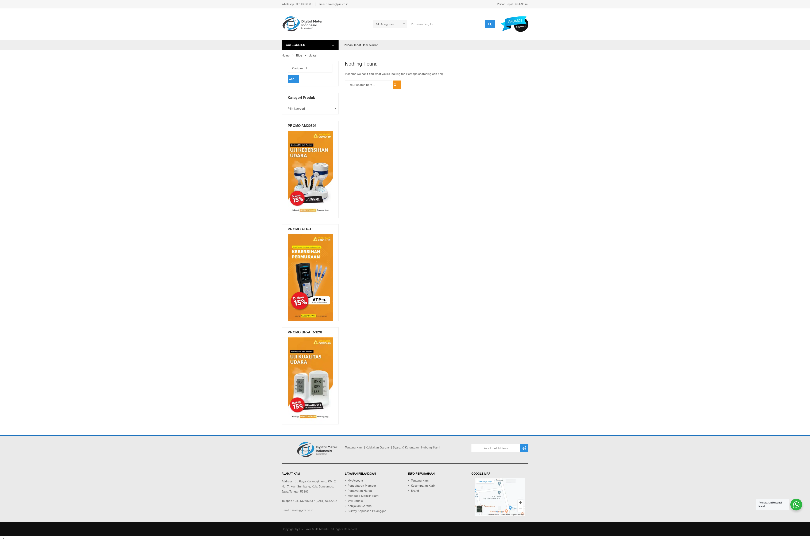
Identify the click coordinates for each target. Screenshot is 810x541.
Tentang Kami (354, 447)
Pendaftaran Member (362, 485)
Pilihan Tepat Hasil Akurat (512, 4)
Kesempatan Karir (423, 485)
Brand (415, 490)
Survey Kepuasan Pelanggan (367, 511)
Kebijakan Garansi (378, 447)
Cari (291, 79)
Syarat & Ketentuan (406, 447)
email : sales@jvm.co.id (333, 4)
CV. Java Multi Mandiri (314, 529)
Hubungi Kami (430, 447)
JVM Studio (355, 500)
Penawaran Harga (360, 490)
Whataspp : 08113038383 (297, 4)
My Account (355, 480)
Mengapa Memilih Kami (363, 495)
